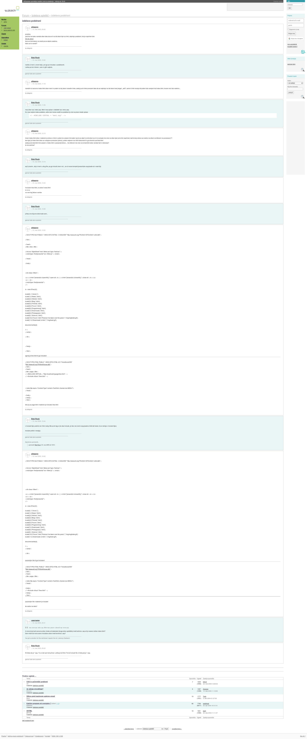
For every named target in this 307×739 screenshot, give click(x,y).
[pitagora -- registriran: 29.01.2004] (27, 28)
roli (27, 684)
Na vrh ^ (303, 736)
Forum (3, 25)
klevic (28, 698)
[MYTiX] (29, 713)
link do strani (29, 39)
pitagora (34, 27)
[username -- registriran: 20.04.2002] (27, 621)
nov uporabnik (292, 44)
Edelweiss (29, 705)
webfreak (206, 703)
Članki (3, 34)
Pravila (3, 736)
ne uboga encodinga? (35, 689)
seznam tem (291, 64)
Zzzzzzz (29, 691)
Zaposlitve (5, 37)
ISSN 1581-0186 (57, 736)
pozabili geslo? (292, 46)
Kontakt (47, 736)
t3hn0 (205, 682)
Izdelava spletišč (38, 685)
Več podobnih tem (28, 720)
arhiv (5, 22)
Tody (204, 696)
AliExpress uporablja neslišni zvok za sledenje (44, 1)
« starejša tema (129, 729)
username (35, 620)
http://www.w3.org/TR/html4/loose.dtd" (38, 364)
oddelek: (139, 729)
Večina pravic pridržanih (15, 736)
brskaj (6, 40)
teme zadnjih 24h (9, 30)
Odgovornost (29, 736)
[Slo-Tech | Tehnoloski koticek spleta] (12, 9)
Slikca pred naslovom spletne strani (41, 696)
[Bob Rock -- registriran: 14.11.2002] (27, 58)
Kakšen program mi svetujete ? (39, 703)
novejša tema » (177, 729)
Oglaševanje (39, 736)
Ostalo (3, 43)
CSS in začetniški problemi (37, 681)
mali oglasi (7, 28)
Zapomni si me (294, 29)
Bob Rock (35, 57)
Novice (3, 19)
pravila (6, 46)
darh (204, 711)
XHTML (29, 711)
